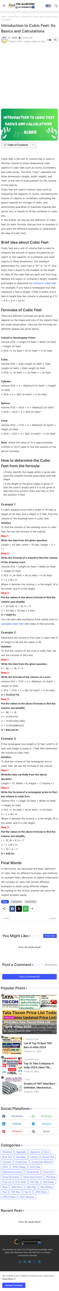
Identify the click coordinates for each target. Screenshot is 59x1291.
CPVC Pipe (35, 1167)
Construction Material (41, 1162)
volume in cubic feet (44, 283)
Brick (46, 1152)
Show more (50, 936)
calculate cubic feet (12, 623)
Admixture (7, 1152)
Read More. (8, 1278)
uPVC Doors (41, 1192)
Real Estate (48, 1182)
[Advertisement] (29, 74)
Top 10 (28, 1192)
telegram (46, 1123)
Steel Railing (46, 1187)
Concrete (6, 1162)
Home (3, 16)
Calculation (16, 902)
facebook (16, 1116)
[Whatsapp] (26, 909)
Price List (6, 1182)
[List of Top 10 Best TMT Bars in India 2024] (12, 1045)
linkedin (16, 1123)
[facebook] (20, 1262)
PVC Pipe (34, 1182)
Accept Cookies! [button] (13, 1285)
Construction (21, 1162)
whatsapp (46, 1116)
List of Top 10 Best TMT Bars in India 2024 (38, 1045)
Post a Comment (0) (30, 976)
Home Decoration (10, 1177)
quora (46, 1131)
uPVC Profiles (9, 1197)
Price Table (20, 1182)
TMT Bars (15, 1192)
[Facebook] (12, 909)
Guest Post (13, 16)
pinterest (17, 1131)
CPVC (5, 1167)
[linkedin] (25, 1262)
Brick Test (7, 1157)
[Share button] (32, 909)
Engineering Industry (12, 1172)
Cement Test (48, 1157)
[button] (48, 5)
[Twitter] (19, 909)
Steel (4, 1187)
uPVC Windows (27, 1197)
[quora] (34, 1262)
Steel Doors (17, 1187)
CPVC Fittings (19, 1167)
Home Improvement (32, 1177)
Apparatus (35, 1152)
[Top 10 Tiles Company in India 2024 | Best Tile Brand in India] (12, 1065)
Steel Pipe (31, 1187)
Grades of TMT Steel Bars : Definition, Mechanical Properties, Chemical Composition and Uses (40, 1086)
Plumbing (50, 1177)
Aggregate (21, 1152)
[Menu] (4, 6)
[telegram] (29, 1262)
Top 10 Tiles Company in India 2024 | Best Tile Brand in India (39, 1065)
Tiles (4, 1192)
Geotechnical (32, 1172)
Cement (34, 1157)
